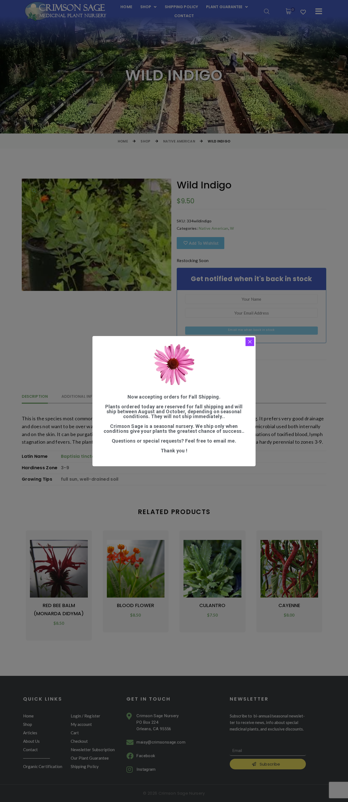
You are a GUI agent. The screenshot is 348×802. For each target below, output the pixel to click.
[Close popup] (250, 341)
